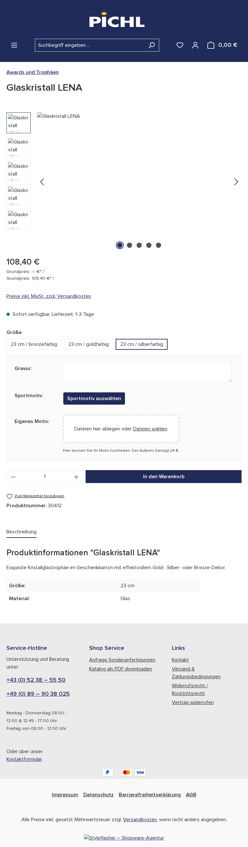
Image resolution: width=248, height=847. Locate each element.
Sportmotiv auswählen (94, 398)
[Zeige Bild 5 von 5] (158, 245)
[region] (124, 181)
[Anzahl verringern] (13, 476)
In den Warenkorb (163, 476)
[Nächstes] (236, 181)
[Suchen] (151, 45)
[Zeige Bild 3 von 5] (139, 245)
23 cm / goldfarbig (88, 344)
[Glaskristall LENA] (139, 181)
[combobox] (89, 45)
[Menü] (14, 45)
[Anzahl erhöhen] (76, 476)
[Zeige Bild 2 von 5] (129, 245)
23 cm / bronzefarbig (34, 344)
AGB (191, 794)
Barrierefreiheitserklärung (150, 794)
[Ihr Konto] (195, 45)
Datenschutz (98, 794)
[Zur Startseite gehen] (124, 19)
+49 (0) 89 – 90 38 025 (38, 694)
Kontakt (180, 659)
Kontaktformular (24, 759)
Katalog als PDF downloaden (120, 668)
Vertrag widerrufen (193, 702)
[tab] (21, 532)
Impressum (65, 794)
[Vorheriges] (42, 181)
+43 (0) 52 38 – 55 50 (36, 680)
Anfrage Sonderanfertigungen (122, 659)
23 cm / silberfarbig (141, 344)
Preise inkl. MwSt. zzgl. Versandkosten (48, 296)
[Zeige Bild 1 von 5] (119, 245)
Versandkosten (140, 819)
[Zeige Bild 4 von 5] (148, 245)
